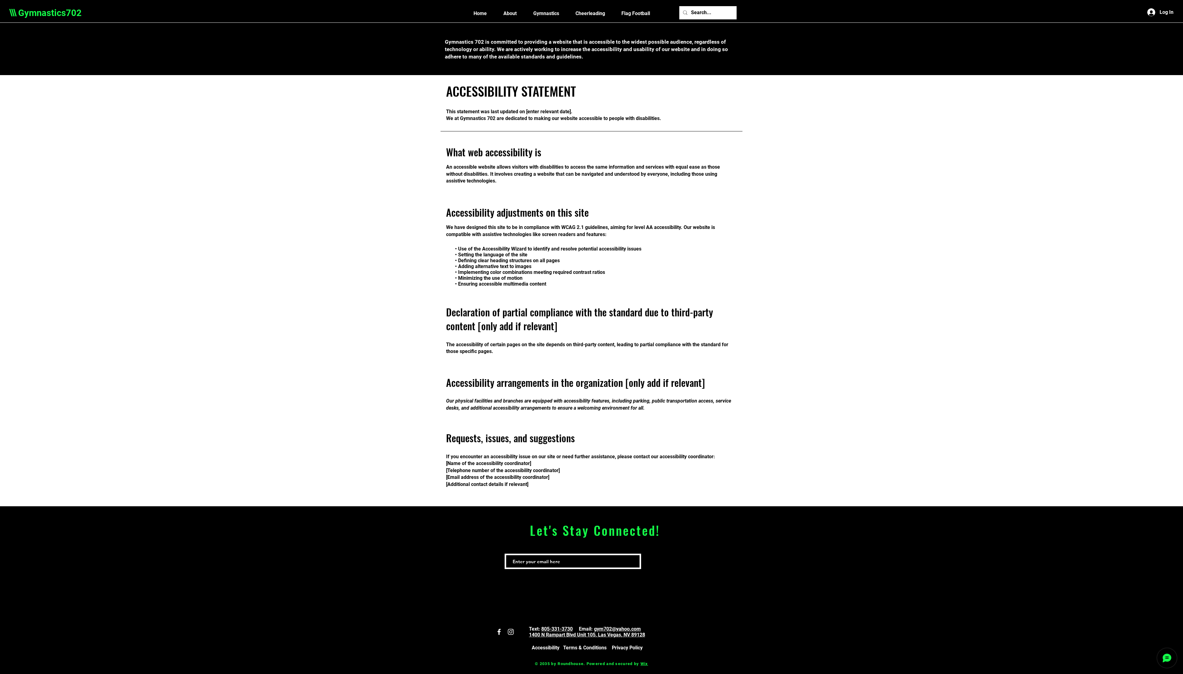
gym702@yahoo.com (617, 629)
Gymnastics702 (50, 13)
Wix (644, 663)
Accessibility (545, 648)
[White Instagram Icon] (511, 632)
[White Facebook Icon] (499, 632)
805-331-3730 (557, 629)
